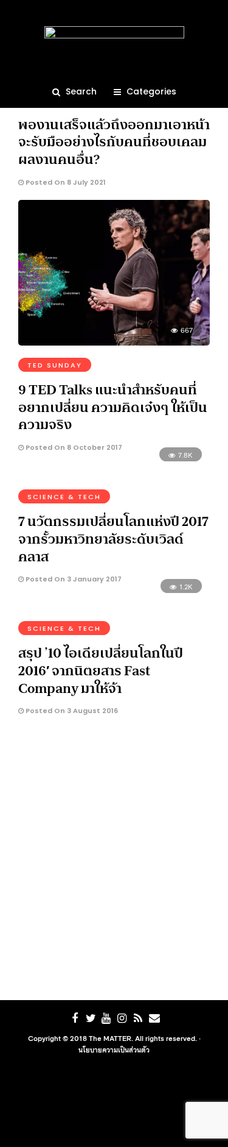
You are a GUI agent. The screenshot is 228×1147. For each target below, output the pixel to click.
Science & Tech (64, 497)
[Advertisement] (114, 861)
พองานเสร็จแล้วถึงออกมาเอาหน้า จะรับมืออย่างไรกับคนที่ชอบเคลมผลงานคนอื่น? (114, 141)
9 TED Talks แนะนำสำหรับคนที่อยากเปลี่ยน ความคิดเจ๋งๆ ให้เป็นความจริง (112, 406)
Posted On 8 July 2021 (65, 182)
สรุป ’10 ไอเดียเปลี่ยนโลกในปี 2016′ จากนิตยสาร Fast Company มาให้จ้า (100, 670)
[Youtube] (106, 1018)
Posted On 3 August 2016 (71, 711)
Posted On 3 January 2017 (73, 579)
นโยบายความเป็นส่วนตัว (114, 1049)
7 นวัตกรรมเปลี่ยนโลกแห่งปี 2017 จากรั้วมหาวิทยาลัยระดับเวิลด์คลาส (113, 538)
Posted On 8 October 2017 (73, 447)
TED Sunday (54, 365)
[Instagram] (122, 1018)
